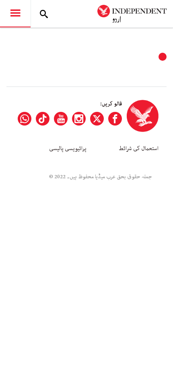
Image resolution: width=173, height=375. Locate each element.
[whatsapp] (24, 119)
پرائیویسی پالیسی (67, 148)
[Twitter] (97, 119)
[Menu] (15, 13)
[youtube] (61, 119)
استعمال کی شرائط (139, 148)
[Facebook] (115, 119)
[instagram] (79, 119)
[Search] (44, 13)
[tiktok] (42, 119)
